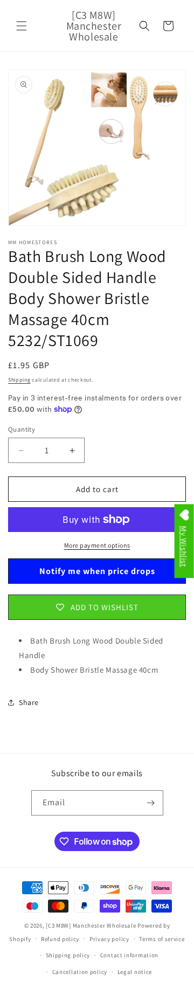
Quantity (21, 429)
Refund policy (60, 939)
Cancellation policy (79, 972)
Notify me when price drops (97, 571)
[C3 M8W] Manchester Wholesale (91, 925)
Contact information (129, 955)
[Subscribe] (151, 803)
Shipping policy (68, 955)
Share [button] (29, 702)
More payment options (97, 545)
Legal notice (134, 972)
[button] (21, 26)
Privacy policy (109, 939)
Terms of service (161, 939)
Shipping (19, 379)
